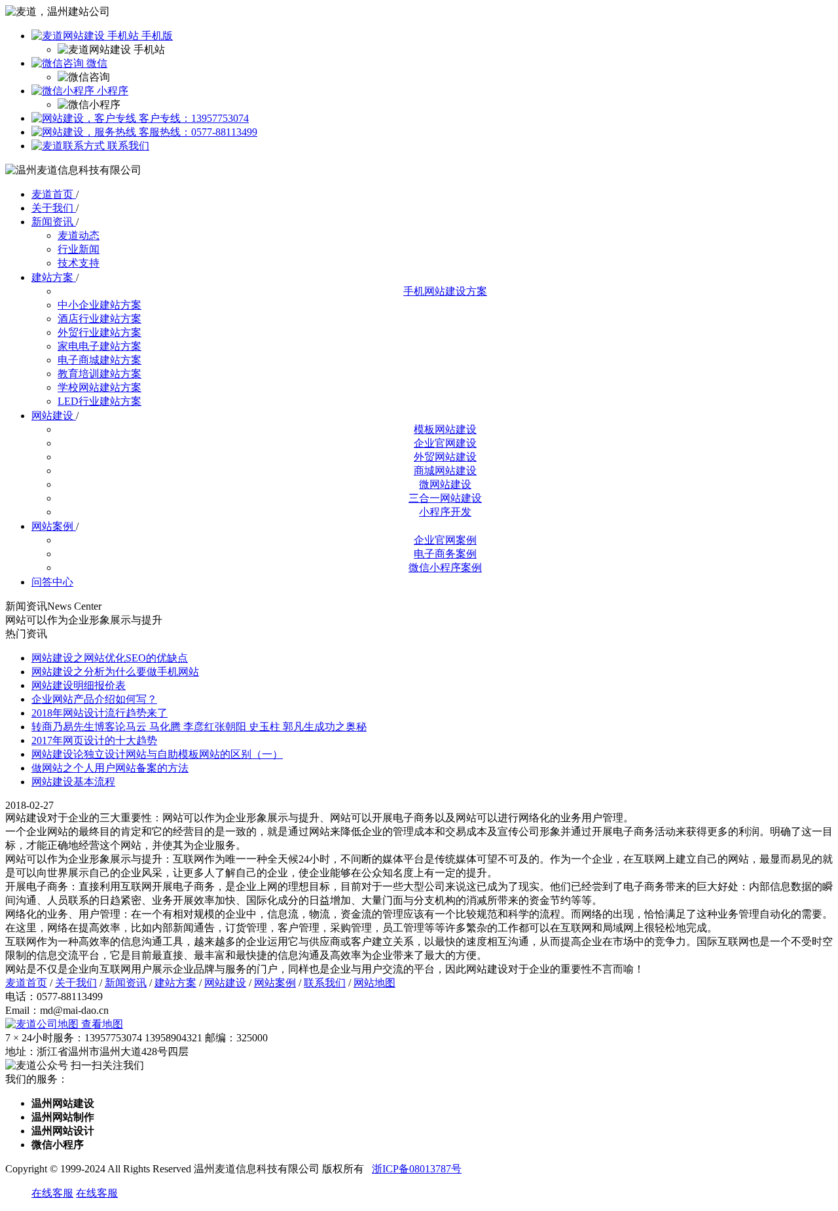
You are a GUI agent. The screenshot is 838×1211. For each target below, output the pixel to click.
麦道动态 (79, 235)
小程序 (111, 90)
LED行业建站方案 (99, 401)
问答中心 (52, 581)
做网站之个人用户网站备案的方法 (110, 767)
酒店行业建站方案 (99, 318)
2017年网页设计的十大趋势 (94, 740)
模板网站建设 (445, 429)
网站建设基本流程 (73, 781)
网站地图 (374, 982)
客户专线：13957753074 (192, 118)
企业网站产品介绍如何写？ (94, 699)
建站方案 (53, 277)
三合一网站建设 (445, 498)
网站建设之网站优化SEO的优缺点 (109, 657)
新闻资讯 (53, 221)
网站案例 (53, 526)
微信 (95, 63)
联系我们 (127, 145)
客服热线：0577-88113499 (196, 132)
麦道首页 (53, 194)
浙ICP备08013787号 (417, 1168)
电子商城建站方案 (99, 359)
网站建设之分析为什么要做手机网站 (115, 671)
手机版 (156, 35)
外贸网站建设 (445, 456)
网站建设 (53, 415)
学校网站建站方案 (99, 387)
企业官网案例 (445, 540)
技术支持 (79, 263)
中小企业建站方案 (99, 304)
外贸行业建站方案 (99, 332)
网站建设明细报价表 (78, 685)
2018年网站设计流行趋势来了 (99, 712)
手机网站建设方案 (445, 291)
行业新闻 (79, 249)
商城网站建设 (445, 470)
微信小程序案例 (445, 567)
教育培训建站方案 (99, 373)
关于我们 (53, 208)
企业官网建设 (445, 443)
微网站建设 (445, 484)
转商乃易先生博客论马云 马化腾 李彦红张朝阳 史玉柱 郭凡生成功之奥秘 (199, 726)
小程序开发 (445, 511)
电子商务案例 (445, 553)
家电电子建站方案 (99, 346)
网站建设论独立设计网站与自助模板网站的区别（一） (157, 754)
